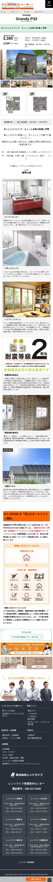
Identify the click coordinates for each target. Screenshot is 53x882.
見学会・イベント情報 (11, 738)
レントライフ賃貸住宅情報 (13, 761)
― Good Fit (32, 714)
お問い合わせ (35, 879)
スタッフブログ (8, 752)
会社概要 (6, 749)
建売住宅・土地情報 (10, 735)
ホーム (3, 12)
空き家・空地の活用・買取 (13, 758)
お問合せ (31, 735)
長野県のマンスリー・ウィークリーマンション (21, 764)
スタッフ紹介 (7, 755)
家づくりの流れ (8, 711)
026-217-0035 (33, 788)
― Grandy (32, 716)
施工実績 (31, 719)
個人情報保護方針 (35, 738)
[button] (3, 65)
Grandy (26, 12)
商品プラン (15, 12)
